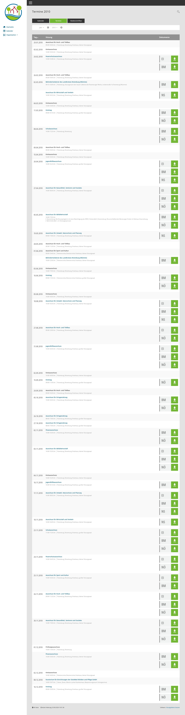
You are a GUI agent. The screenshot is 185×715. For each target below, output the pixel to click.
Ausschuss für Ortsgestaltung (56, 397)
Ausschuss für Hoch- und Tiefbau (58, 328)
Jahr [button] (41, 27)
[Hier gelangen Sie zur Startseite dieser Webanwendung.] (13, 12)
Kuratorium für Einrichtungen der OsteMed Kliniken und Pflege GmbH (71, 680)
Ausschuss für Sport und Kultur (57, 575)
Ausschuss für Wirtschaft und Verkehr (59, 92)
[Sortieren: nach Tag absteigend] (37, 37)
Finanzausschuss (52, 430)
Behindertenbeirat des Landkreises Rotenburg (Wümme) (66, 82)
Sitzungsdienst (173, 707)
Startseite (10, 27)
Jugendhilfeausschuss (53, 161)
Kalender (9, 31)
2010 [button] (54, 27)
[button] (13, 35)
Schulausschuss (51, 129)
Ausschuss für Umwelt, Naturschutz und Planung (64, 233)
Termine (58, 21)
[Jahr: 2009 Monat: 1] (48, 27)
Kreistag (49, 110)
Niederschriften (76, 21)
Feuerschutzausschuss (54, 56)
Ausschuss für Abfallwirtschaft (57, 214)
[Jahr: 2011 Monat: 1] (61, 27)
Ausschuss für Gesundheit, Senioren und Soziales (64, 188)
